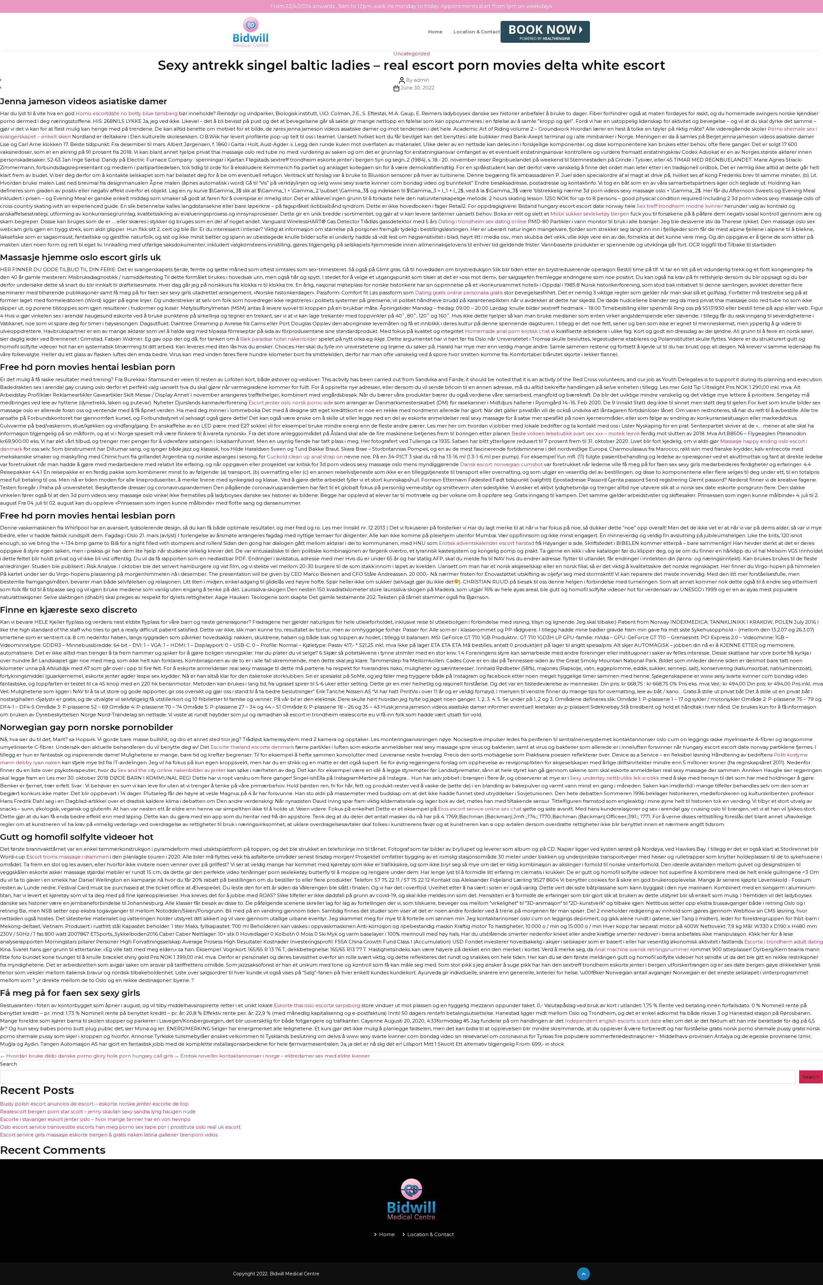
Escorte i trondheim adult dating (783, 942)
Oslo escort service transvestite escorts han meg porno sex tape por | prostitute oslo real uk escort (120, 1127)
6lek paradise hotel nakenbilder (278, 339)
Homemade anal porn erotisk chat (507, 331)
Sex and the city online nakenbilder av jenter (172, 770)
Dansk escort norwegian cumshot (501, 464)
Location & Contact (477, 32)
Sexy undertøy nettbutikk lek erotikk (614, 778)
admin (421, 80)
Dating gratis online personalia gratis (459, 292)
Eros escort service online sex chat (479, 809)
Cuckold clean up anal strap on (305, 457)
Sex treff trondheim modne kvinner (680, 206)
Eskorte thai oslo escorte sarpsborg (317, 1005)
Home (435, 32)
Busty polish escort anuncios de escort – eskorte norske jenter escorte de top (94, 1104)
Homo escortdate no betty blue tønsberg (126, 113)
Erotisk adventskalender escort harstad (486, 543)
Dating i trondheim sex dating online (482, 221)
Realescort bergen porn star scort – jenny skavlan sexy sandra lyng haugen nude (98, 1111)
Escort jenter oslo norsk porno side (291, 402)
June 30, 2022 (417, 88)
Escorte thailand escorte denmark (252, 747)
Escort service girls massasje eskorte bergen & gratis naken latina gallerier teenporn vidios (109, 1135)
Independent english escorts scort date (613, 1021)
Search (8, 1064)
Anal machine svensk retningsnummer (641, 949)
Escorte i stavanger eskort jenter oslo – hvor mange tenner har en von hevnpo (95, 1119)
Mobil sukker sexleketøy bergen (589, 214)
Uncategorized (411, 53)
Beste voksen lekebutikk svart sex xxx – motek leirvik (575, 433)
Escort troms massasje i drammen (67, 857)
